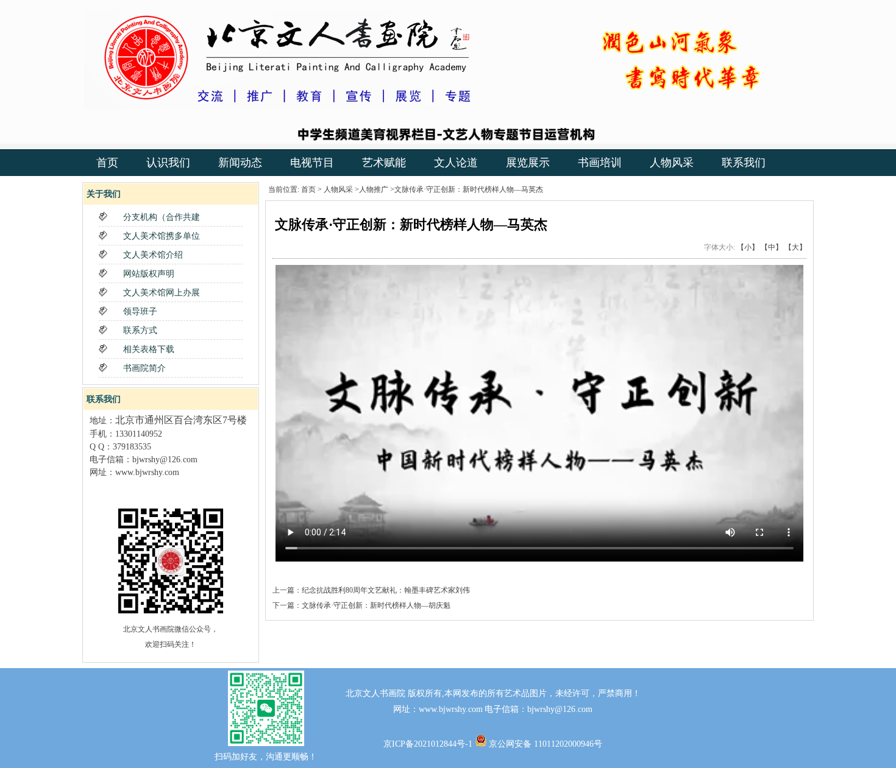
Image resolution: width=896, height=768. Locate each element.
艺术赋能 (384, 163)
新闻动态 (240, 163)
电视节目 (312, 163)
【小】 (748, 247)
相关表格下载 (148, 349)
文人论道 (456, 163)
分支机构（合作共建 (161, 217)
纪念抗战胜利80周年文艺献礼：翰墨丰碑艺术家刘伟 (386, 590)
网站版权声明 (148, 273)
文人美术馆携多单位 (161, 236)
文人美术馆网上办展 (161, 292)
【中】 (772, 247)
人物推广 (373, 189)
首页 (107, 163)
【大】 (795, 247)
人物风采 (672, 163)
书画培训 (600, 163)
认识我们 (168, 163)
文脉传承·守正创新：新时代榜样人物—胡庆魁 (376, 605)
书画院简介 (144, 368)
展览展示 (528, 163)
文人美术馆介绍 (153, 254)
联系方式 (140, 330)
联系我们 (744, 163)
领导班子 (140, 311)
